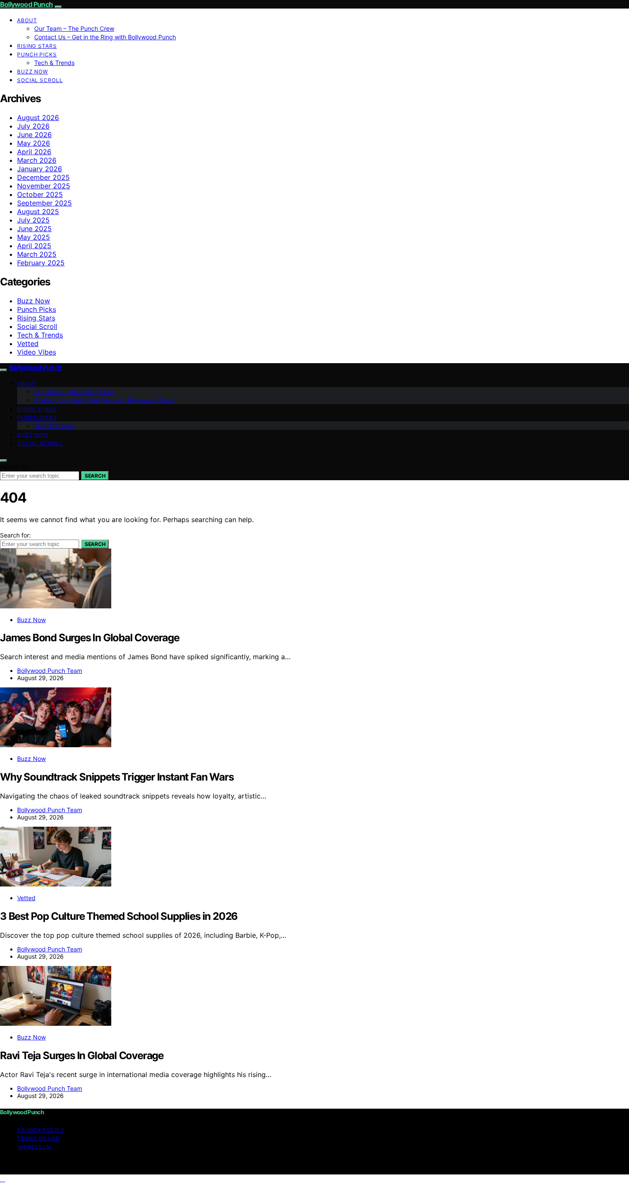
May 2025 (33, 237)
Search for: (15, 466)
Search (95, 476)
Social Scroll (40, 80)
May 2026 (33, 143)
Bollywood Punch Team (49, 670)
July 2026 (33, 126)
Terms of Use (38, 1138)
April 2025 (34, 245)
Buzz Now (32, 71)
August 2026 (38, 117)
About (27, 20)
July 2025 (33, 220)
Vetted (28, 343)
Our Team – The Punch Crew (74, 28)
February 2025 (41, 262)
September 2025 (44, 203)
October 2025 (40, 194)
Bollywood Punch (26, 4)
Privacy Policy (41, 1130)
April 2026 (34, 151)
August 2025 (38, 211)
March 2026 (36, 160)
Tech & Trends (54, 62)
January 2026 (39, 168)
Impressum (34, 1147)
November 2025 (43, 186)
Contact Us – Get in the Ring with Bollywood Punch (105, 37)
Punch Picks (37, 54)
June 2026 (34, 134)
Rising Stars (37, 46)
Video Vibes (36, 352)
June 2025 (34, 228)
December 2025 (43, 177)
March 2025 (36, 254)
